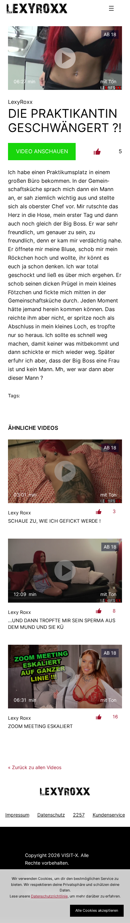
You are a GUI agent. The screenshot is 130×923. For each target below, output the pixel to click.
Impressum (17, 815)
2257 (79, 815)
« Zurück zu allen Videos (34, 767)
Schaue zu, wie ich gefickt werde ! (54, 521)
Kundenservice (109, 815)
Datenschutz (51, 815)
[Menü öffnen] (111, 8)
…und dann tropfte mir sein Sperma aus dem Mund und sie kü (61, 624)
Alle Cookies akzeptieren (96, 910)
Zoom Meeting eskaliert (40, 726)
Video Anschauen (42, 151)
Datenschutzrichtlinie (49, 896)
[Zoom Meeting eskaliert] (65, 676)
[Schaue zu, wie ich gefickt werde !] (65, 471)
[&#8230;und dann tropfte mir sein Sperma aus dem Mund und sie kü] (65, 570)
